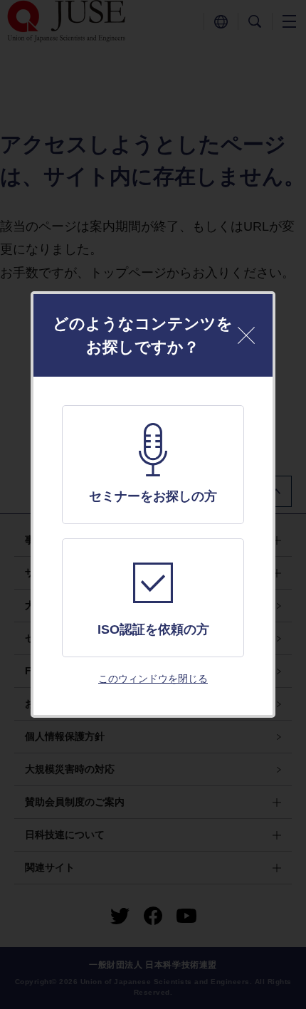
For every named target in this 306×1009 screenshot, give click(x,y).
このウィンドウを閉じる (153, 678)
